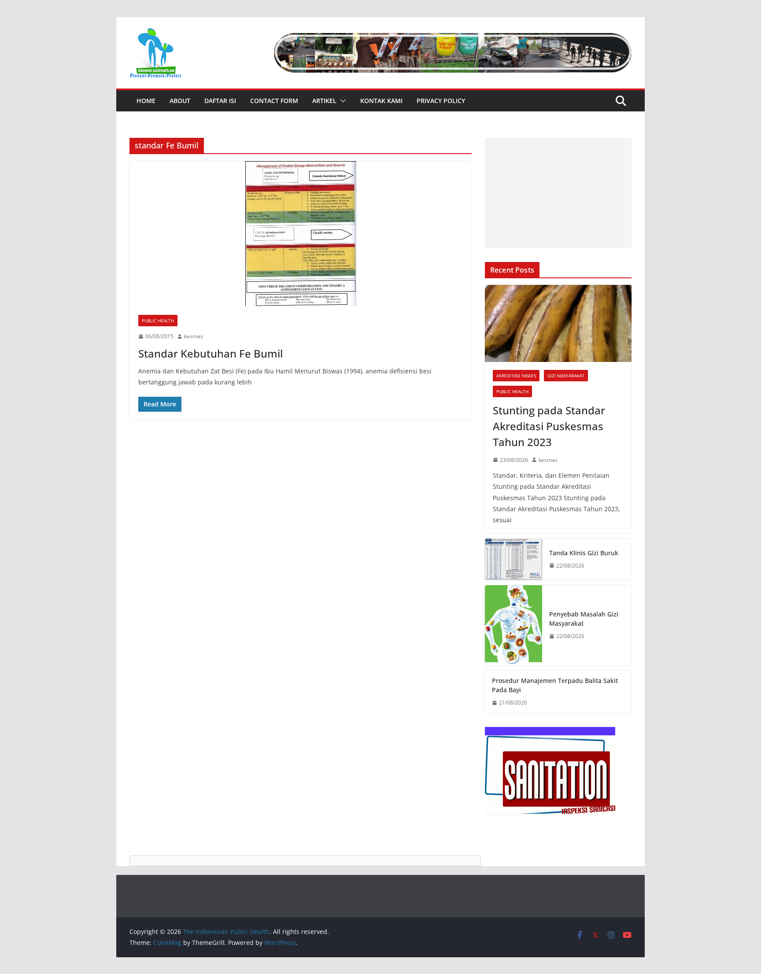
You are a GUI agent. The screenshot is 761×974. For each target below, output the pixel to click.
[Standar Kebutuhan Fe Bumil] (300, 233)
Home (146, 100)
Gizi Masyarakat (565, 376)
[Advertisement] (558, 193)
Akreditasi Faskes (516, 376)
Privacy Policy (441, 100)
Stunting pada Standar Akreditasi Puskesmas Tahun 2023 (549, 426)
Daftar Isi (220, 100)
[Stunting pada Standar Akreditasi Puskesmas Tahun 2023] (558, 323)
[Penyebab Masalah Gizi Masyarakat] (513, 625)
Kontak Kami (381, 100)
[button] (341, 101)
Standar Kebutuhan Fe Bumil (210, 353)
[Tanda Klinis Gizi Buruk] (513, 559)
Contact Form (274, 100)
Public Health (158, 320)
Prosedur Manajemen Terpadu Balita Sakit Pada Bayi (555, 685)
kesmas (193, 336)
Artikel (324, 100)
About (180, 100)
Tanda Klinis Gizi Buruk (583, 553)
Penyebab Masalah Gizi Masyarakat (583, 618)
